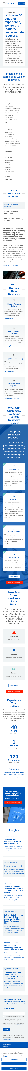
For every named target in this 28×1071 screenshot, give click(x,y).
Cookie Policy (5, 1056)
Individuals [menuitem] (7, 165)
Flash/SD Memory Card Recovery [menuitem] (13, 113)
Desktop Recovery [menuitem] (9, 104)
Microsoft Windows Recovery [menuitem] (12, 143)
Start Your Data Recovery (15, 582)
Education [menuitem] (7, 174)
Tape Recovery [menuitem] (9, 117)
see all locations (7, 1039)
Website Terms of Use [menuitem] (7, 1044)
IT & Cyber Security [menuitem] (10, 171)
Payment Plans (8, 318)
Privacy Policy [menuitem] (5, 1046)
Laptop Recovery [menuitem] (9, 106)
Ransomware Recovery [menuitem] (11, 139)
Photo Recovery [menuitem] (9, 132)
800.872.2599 (22, 3)
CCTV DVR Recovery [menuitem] (10, 145)
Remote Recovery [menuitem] (9, 148)
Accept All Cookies (14, 1068)
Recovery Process (9, 346)
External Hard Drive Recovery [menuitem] (12, 108)
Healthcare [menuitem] (7, 169)
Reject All (14, 1063)
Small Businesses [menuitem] (9, 160)
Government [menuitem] (8, 167)
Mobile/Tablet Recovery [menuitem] (11, 119)
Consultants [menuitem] (8, 176)
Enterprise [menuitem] (7, 162)
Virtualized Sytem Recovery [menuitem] (12, 141)
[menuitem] (8, 123)
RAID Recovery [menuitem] (9, 115)
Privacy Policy (20, 1024)
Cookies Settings (14, 1059)
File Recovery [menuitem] (8, 136)
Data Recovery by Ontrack (11, 398)
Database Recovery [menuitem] (10, 134)
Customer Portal (9, 371)
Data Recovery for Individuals (10, 265)
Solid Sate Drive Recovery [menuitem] (12, 110)
